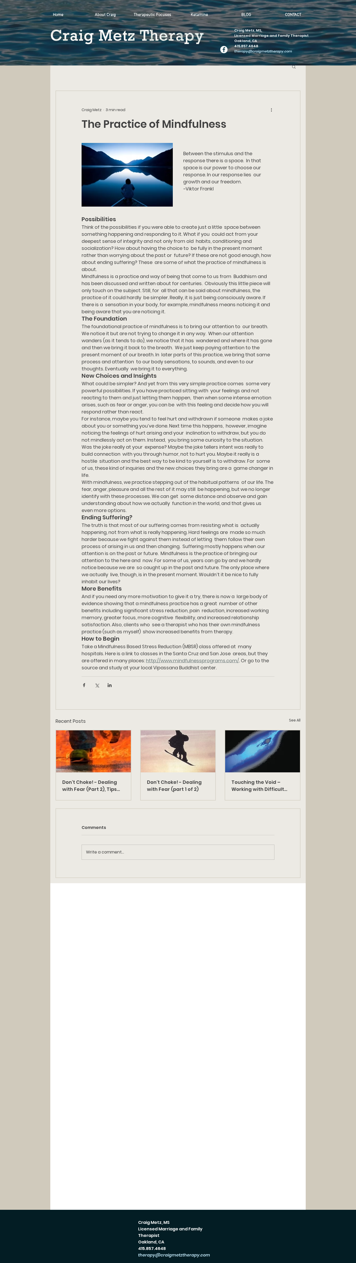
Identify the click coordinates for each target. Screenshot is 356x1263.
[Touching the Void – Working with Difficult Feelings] (262, 751)
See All (294, 720)
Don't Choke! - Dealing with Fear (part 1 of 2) (174, 785)
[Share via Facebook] (84, 685)
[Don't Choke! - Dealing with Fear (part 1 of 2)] (178, 751)
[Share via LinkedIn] (109, 685)
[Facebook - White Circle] (224, 49)
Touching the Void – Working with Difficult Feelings (257, 786)
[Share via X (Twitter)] (96, 685)
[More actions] (271, 110)
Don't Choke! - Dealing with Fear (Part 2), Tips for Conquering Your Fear (89, 786)
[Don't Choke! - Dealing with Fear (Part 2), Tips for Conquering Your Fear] (93, 751)
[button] (293, 66)
